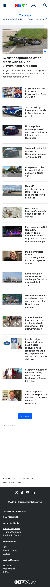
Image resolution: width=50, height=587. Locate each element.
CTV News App (10, 478)
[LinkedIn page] (33, 492)
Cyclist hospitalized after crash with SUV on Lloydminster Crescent (21, 62)
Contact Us (24, 478)
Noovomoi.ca (9, 568)
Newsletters (8, 482)
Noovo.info (8, 565)
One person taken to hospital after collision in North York (35, 171)
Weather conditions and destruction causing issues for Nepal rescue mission (36, 301)
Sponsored (41, 19)
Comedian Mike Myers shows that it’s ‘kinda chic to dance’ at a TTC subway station (34, 323)
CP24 (5, 547)
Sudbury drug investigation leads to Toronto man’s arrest (35, 111)
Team (18, 482)
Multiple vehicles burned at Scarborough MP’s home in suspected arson (35, 258)
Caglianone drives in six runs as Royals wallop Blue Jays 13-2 (35, 92)
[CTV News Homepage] (25, 5)
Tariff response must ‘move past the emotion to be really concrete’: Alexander (36, 397)
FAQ (34, 478)
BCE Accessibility (11, 517)
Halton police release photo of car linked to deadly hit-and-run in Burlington (36, 132)
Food (30, 19)
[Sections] (5, 5)
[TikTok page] (22, 492)
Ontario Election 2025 (14, 19)
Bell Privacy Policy (11, 528)
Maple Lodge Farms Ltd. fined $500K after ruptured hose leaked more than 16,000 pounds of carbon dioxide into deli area (36, 349)
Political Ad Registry (12, 535)
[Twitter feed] (16, 492)
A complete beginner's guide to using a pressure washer (36, 212)
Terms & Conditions (12, 532)
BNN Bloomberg (10, 550)
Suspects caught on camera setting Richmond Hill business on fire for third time (36, 375)
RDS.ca (6, 572)
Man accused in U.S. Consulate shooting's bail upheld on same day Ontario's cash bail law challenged (36, 234)
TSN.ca (6, 553)
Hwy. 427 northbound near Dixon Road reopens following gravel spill (35, 192)
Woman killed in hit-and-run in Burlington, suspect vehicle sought (36, 152)
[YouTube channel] (27, 492)
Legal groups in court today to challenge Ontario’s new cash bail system (36, 279)
